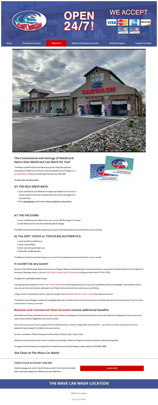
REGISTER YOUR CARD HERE (52, 284)
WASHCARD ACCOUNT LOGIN (80, 294)
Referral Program (117, 43)
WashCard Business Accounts (85, 43)
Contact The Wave (143, 43)
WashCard (56, 43)
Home (9, 43)
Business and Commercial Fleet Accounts (42, 310)
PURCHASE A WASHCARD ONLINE (60, 272)
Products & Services (32, 43)
